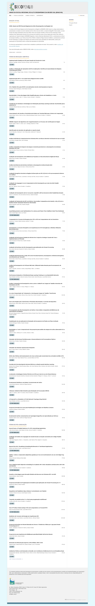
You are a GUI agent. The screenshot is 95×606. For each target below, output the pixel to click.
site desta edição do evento (40, 49)
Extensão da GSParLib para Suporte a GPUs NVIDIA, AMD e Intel (26, 542)
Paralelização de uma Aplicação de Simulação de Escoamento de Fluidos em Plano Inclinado (33, 321)
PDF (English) (15, 215)
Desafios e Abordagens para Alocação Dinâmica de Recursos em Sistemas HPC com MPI (32, 474)
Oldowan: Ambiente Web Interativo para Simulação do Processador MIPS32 (29, 390)
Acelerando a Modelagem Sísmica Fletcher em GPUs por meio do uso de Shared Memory (32, 374)
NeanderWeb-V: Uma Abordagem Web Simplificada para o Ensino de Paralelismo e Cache (32, 95)
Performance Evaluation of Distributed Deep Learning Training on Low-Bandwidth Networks (34, 275)
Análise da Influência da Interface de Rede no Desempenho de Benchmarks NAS (30, 165)
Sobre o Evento (30, 15)
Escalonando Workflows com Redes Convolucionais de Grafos (25, 382)
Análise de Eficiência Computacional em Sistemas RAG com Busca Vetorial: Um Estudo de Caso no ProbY (37, 138)
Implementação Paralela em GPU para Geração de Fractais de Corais (27, 60)
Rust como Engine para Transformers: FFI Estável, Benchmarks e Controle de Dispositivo (32, 301)
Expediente (40, 15)
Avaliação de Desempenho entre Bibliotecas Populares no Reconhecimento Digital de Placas (34, 156)
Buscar (82, 15)
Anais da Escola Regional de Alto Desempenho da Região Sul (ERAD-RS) (36, 12)
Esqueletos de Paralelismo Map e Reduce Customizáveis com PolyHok (27, 491)
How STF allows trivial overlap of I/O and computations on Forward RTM (28, 507)
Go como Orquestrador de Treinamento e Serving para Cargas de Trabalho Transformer (32, 293)
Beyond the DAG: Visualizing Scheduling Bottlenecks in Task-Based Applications (30, 446)
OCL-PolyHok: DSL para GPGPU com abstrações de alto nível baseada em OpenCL (31, 87)
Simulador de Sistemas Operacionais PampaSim (22, 347)
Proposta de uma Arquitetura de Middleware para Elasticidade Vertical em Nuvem (31, 534)
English (70, 25)
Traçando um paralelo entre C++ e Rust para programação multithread (27, 499)
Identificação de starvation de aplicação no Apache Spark (24, 130)
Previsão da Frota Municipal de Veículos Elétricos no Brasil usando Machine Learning (31, 364)
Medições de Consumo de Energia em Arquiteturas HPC (24, 516)
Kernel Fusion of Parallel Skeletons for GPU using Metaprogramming (27, 428)
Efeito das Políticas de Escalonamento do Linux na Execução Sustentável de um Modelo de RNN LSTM (36, 356)
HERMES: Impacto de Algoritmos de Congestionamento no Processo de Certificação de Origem (34, 121)
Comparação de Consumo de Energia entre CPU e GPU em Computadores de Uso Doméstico (33, 219)
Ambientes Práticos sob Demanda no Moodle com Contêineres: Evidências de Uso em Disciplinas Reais (36, 551)
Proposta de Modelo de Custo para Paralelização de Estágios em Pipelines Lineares (31, 407)
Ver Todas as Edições (15, 559)
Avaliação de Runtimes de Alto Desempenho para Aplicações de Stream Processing (31, 247)
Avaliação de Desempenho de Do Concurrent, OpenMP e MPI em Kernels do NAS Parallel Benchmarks (36, 193)
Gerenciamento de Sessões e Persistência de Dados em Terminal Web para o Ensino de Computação (36, 113)
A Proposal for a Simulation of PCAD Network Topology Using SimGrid (27, 399)
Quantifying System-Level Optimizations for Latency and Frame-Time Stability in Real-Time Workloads (36, 211)
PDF (12, 64)
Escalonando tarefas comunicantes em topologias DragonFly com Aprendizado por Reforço (33, 416)
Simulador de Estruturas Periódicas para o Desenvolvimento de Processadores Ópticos (32, 339)
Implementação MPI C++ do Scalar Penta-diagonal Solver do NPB (26, 78)
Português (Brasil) (73, 22)
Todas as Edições (18, 15)
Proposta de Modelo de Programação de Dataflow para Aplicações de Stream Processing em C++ (35, 482)
